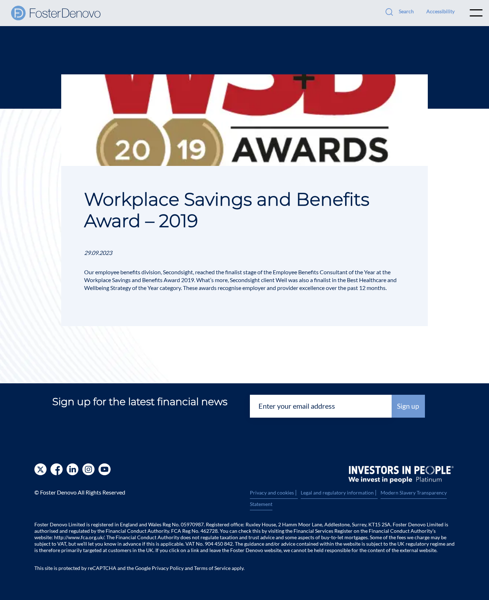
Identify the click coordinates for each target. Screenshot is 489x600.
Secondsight (178, 272)
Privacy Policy (168, 568)
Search (406, 11)
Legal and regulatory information (339, 493)
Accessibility (440, 11)
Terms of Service (212, 568)
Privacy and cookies (274, 493)
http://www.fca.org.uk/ (79, 537)
